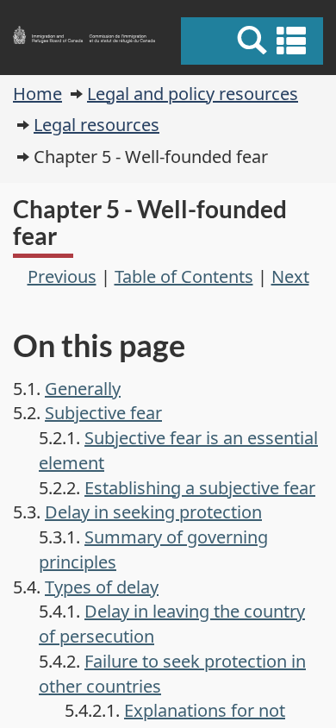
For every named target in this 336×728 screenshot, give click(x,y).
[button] (254, 40)
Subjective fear (103, 412)
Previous (62, 276)
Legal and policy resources (192, 93)
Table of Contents (184, 276)
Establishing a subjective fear (199, 487)
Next (290, 276)
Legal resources (96, 124)
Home (37, 93)
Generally (83, 388)
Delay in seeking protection (153, 512)
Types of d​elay (102, 587)
